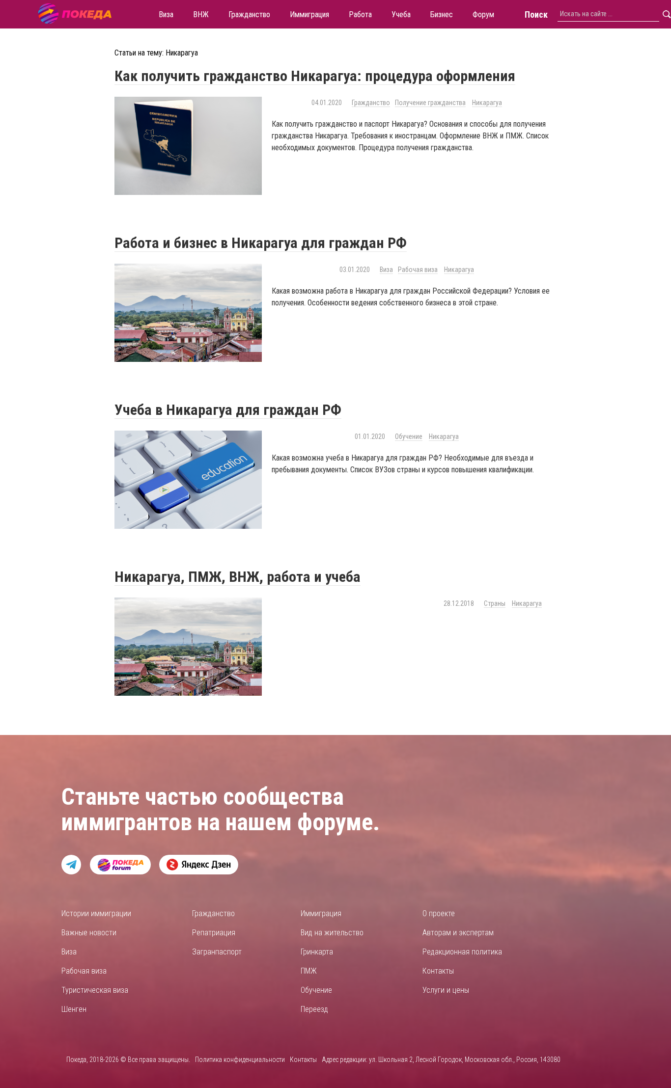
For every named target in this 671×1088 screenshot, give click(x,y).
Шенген (73, 1009)
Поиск (536, 14)
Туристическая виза (94, 990)
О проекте (438, 913)
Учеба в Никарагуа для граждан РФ (227, 409)
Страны (494, 603)
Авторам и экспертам (458, 932)
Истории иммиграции (96, 913)
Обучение (408, 436)
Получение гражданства (430, 103)
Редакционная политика (462, 951)
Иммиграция (321, 913)
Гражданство (371, 103)
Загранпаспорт (217, 951)
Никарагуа (487, 103)
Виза (386, 269)
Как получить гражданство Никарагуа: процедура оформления (314, 75)
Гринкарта (317, 951)
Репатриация (213, 932)
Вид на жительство (332, 932)
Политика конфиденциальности (240, 1059)
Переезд (314, 1009)
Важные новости (88, 932)
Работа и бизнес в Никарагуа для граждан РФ (260, 242)
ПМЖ (309, 971)
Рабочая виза (418, 269)
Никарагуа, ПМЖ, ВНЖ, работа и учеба (237, 576)
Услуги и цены (445, 990)
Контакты (438, 971)
